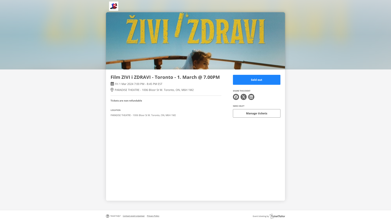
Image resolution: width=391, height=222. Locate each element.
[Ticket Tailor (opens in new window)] (277, 216)
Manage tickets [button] (256, 113)
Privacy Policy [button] (153, 215)
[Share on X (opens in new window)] (244, 97)
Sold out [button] (256, 80)
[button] (134, 215)
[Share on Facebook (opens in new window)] (236, 97)
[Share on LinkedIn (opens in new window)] (251, 97)
